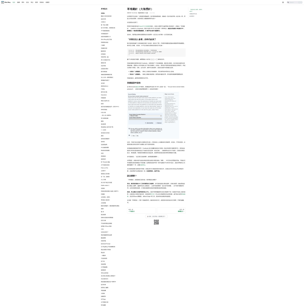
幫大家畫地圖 (104, 118)
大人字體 (103, 179)
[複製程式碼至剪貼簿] (183, 50)
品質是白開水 (104, 68)
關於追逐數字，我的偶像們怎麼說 (110, 206)
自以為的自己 (104, 279)
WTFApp (103, 299)
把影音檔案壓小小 (106, 36)
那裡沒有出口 (104, 86)
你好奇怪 (103, 65)
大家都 (103, 293)
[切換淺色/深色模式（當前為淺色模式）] (283, 2)
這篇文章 (137, 87)
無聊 (102, 208)
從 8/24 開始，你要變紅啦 (108, 28)
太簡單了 (103, 171)
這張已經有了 (104, 232)
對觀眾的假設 (104, 42)
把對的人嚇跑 (104, 287)
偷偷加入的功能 (105, 173)
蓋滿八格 (103, 63)
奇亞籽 (103, 83)
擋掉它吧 (103, 19)
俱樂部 (47, 2)
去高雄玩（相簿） (106, 197)
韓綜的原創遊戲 (105, 150)
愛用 (36, 2)
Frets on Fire (104, 168)
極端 (102, 121)
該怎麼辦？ (192, 16)
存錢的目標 (104, 48)
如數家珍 (103, 296)
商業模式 (103, 156)
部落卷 (42, 2)
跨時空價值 (104, 109)
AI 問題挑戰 (104, 267)
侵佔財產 (103, 124)
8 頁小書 (103, 112)
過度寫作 (103, 159)
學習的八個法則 (105, 200)
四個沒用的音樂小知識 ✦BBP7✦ (110, 191)
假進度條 (103, 264)
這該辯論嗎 (104, 144)
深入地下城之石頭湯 (106, 182)
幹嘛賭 (103, 194)
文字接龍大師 (104, 302)
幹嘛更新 (103, 98)
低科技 (103, 141)
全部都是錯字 (104, 33)
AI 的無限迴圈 (105, 147)
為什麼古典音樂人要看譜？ (108, 276)
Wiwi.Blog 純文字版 (106, 39)
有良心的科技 (104, 273)
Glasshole (104, 95)
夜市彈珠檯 (104, 71)
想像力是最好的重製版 (107, 217)
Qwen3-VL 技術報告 (145, 26)
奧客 (102, 136)
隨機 (18, 2)
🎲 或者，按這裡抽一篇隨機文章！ (156, 216)
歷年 (23, 2)
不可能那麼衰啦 (105, 30)
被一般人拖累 (104, 25)
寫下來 (103, 261)
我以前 (103, 252)
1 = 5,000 (103, 130)
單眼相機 (103, 290)
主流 (102, 229)
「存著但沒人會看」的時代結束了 (196, 10)
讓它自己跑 (104, 92)
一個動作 (103, 255)
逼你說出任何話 (105, 133)
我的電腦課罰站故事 (106, 235)
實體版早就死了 (105, 80)
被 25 (102, 211)
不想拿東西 (104, 258)
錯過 (102, 103)
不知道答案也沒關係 (106, 223)
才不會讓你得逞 (105, 165)
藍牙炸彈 (103, 284)
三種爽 (103, 45)
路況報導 (103, 214)
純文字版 (152, 13)
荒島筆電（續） (105, 57)
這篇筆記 (142, 165)
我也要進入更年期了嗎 (107, 127)
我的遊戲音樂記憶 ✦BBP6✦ (108, 281)
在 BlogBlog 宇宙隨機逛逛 (108, 246)
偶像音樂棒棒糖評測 (106, 74)
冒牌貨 (103, 188)
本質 (102, 153)
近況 (27, 2)
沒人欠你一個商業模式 (107, 77)
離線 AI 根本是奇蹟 (106, 16)
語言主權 (103, 220)
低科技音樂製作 (105, 138)
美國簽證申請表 (193, 13)
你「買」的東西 (105, 176)
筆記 (32, 2)
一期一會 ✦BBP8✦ (106, 115)
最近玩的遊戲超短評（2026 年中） (110, 106)
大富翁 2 (103, 22)
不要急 (103, 89)
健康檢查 (103, 270)
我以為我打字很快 (106, 249)
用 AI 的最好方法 (105, 60)
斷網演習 (103, 51)
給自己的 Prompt (105, 243)
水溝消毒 (103, 203)
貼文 (14, 2)
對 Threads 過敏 (105, 162)
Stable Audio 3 (105, 185)
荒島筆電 (103, 241)
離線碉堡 (103, 238)
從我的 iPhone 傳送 (106, 226)
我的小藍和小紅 (105, 100)
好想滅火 (103, 54)
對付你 (152, 194)
